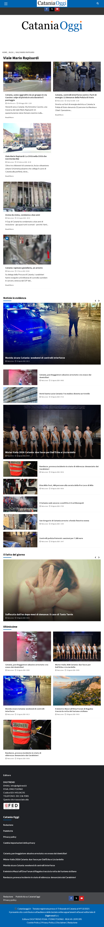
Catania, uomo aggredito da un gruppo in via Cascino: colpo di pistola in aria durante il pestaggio (26, 97)
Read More (9, 117)
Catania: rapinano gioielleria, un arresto (24, 268)
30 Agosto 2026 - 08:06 (57, 489)
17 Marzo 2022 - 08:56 (23, 271)
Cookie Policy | (34, 922)
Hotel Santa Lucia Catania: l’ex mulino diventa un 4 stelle (64, 393)
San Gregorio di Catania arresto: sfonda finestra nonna (64, 520)
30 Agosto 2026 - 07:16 (57, 397)
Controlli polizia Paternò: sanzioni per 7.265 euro (61, 538)
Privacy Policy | (48, 922)
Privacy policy (9, 837)
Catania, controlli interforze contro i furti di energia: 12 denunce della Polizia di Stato (76, 96)
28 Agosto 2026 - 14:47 (57, 541)
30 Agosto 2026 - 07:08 (57, 506)
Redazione (60, 101)
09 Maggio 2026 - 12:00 (25, 103)
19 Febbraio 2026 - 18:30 (24, 162)
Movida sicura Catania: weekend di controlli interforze (29, 865)
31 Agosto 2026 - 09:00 (23, 456)
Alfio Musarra (11, 103)
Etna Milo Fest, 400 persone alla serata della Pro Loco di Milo (66, 485)
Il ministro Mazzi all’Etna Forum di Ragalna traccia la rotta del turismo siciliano (48, 357)
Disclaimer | (62, 922)
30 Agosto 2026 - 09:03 (23, 361)
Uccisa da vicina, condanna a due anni (22, 215)
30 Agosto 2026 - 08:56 (57, 472)
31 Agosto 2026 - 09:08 (57, 380)
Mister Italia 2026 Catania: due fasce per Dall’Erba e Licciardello (40, 452)
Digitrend (50, 915)
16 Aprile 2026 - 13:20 (73, 101)
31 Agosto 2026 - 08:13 (23, 714)
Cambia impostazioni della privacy (19, 843)
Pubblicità (8, 831)
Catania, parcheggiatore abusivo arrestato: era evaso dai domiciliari (35, 853)
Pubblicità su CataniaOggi (28, 896)
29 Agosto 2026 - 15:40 (57, 524)
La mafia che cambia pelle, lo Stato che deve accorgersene (37, 614)
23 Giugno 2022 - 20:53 (23, 218)
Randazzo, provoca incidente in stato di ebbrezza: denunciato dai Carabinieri (23, 754)
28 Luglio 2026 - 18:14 (25, 618)
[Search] (97, 3)
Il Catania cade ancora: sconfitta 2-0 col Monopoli (61, 503)
